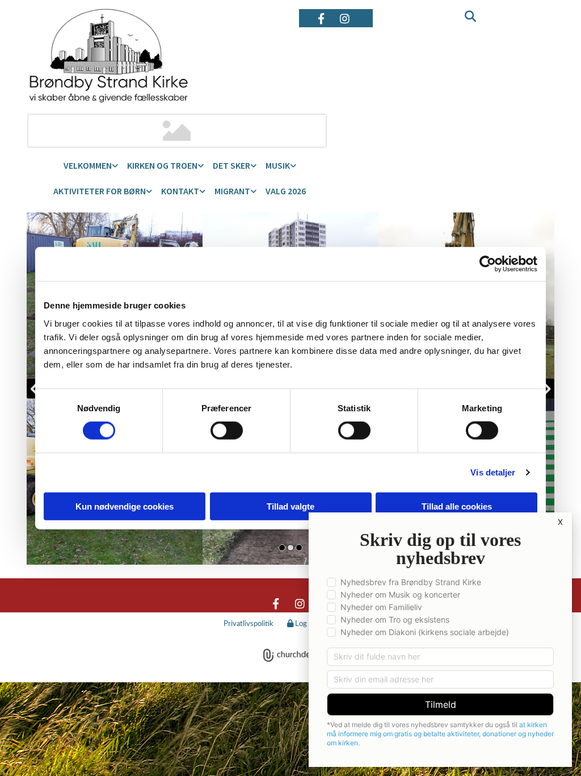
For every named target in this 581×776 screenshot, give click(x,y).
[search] (466, 8)
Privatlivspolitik (248, 624)
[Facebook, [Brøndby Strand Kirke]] (321, 18)
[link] (91, 166)
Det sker (231, 165)
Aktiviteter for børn (99, 191)
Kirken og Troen (162, 165)
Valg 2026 (286, 191)
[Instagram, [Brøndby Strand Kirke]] (344, 18)
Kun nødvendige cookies (124, 506)
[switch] (226, 431)
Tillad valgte (290, 506)
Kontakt (180, 191)
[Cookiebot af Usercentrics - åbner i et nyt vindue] (487, 264)
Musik (278, 165)
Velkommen (88, 165)
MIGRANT (232, 191)
